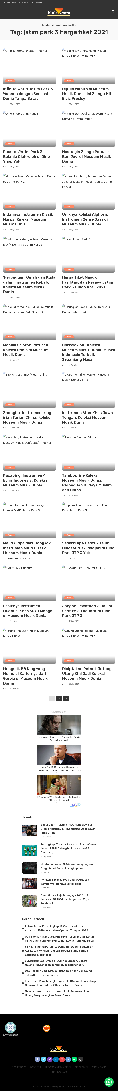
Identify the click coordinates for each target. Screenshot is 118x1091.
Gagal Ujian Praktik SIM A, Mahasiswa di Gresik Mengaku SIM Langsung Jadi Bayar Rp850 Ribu (68, 828)
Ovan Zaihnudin (14, 558)
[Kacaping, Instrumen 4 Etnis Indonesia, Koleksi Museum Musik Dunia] (29, 453)
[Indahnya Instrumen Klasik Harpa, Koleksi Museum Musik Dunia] (29, 192)
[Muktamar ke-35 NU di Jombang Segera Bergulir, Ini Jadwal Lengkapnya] (29, 868)
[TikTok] (80, 1059)
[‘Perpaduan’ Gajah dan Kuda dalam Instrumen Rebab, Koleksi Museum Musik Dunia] (29, 255)
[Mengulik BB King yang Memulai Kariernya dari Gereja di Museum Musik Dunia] (29, 646)
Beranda (45, 25)
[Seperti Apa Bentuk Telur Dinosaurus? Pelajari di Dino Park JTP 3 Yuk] (88, 520)
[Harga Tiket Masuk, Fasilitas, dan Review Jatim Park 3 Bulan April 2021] (88, 255)
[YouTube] (62, 1059)
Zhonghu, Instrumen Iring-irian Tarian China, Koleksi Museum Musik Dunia (28, 417)
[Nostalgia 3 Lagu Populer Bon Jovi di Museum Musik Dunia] (88, 129)
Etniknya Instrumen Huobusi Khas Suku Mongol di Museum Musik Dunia (28, 611)
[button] (109, 1082)
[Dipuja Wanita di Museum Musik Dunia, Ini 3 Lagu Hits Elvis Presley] (88, 66)
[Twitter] (43, 1059)
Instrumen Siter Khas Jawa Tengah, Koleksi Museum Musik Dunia (87, 417)
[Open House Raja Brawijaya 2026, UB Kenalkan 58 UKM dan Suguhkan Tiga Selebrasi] (29, 901)
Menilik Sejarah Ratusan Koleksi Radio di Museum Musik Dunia (26, 350)
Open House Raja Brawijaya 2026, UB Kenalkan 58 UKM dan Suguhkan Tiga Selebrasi (65, 899)
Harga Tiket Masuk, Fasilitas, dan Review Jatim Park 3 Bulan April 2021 (87, 282)
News (10, 81)
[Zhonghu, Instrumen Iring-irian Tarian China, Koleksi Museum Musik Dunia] (29, 390)
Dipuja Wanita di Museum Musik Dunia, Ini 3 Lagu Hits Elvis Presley (88, 94)
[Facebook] (37, 1059)
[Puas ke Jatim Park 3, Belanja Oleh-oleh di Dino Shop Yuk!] (29, 129)
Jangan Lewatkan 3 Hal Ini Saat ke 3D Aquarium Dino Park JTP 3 (87, 611)
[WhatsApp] (74, 1059)
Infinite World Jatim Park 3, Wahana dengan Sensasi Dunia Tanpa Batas (28, 94)
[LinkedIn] (56, 1059)
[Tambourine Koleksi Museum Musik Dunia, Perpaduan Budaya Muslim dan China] (88, 453)
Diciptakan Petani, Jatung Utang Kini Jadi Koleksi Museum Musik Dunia (87, 673)
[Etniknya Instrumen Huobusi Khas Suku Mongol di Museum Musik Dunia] (29, 583)
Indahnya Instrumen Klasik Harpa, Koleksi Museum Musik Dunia (28, 219)
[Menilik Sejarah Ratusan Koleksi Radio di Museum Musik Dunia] (29, 322)
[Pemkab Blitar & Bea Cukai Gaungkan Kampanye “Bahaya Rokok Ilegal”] (29, 883)
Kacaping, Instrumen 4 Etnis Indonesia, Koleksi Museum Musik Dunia (25, 480)
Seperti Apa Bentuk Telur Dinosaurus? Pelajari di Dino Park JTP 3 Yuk (88, 548)
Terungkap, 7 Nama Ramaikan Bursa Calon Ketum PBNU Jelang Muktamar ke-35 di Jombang (68, 848)
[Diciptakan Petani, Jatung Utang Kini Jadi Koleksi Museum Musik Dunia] (88, 646)
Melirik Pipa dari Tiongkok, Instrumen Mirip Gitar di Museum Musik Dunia (27, 548)
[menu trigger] (6, 12)
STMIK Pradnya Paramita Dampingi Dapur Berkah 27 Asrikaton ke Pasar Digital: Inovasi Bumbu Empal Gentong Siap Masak (59, 950)
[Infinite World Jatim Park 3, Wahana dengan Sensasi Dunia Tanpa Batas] (29, 66)
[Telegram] (68, 1059)
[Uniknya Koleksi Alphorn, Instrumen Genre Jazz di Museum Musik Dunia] (88, 192)
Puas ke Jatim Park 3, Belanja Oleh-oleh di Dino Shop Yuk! (26, 156)
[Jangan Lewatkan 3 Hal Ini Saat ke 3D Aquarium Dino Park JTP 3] (88, 583)
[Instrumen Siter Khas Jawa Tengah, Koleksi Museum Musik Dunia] (88, 390)
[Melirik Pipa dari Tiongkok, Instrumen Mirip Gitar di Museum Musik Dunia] (29, 520)
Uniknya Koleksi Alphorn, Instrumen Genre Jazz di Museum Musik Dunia (85, 219)
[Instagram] (50, 1059)
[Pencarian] (113, 12)
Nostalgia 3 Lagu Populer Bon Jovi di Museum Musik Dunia (86, 156)
